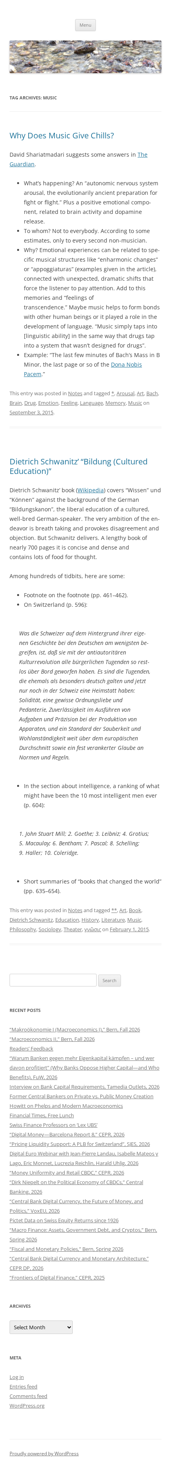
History (90, 919)
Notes (75, 393)
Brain (16, 402)
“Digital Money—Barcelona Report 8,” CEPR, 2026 (67, 1134)
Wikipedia (91, 490)
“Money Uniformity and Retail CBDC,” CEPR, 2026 (67, 1172)
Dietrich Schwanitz (31, 919)
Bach (152, 393)
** (114, 910)
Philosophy (23, 929)
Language (91, 402)
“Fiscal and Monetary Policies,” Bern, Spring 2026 (66, 1248)
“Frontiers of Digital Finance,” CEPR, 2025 (57, 1277)
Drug (30, 402)
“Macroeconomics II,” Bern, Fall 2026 (52, 1039)
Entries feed (23, 1386)
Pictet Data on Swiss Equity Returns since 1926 (64, 1220)
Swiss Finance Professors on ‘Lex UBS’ (53, 1124)
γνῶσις (92, 929)
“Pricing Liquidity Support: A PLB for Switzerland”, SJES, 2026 (80, 1144)
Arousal (125, 393)
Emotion (48, 402)
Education (67, 919)
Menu (85, 25)
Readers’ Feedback (31, 1048)
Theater (73, 929)
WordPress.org (27, 1405)
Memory (115, 402)
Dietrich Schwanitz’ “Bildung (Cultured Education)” (79, 466)
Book (135, 910)
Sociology (50, 929)
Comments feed (28, 1396)
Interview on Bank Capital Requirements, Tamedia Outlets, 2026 (84, 1086)
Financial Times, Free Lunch (42, 1115)
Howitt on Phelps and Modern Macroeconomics (66, 1105)
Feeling (69, 402)
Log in (17, 1377)
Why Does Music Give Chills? (62, 135)
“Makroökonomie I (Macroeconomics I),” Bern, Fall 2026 (75, 1029)
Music (135, 402)
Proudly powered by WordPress (44, 1453)
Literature (113, 919)
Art (140, 393)
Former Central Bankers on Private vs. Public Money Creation (82, 1096)
